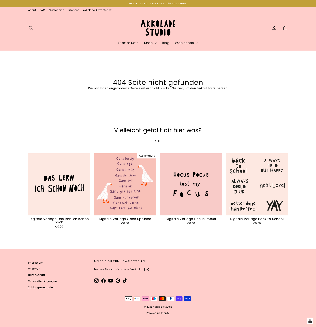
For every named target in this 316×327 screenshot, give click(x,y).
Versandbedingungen (42, 281)
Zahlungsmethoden (41, 287)
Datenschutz (36, 275)
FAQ (42, 10)
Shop (149, 42)
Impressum (35, 263)
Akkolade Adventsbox (97, 10)
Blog (166, 42)
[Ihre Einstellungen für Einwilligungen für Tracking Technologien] (310, 321)
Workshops (185, 42)
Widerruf (34, 269)
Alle (158, 141)
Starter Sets (128, 42)
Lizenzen (73, 10)
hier (180, 88)
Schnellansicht (59, 211)
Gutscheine (56, 10)
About (32, 10)
